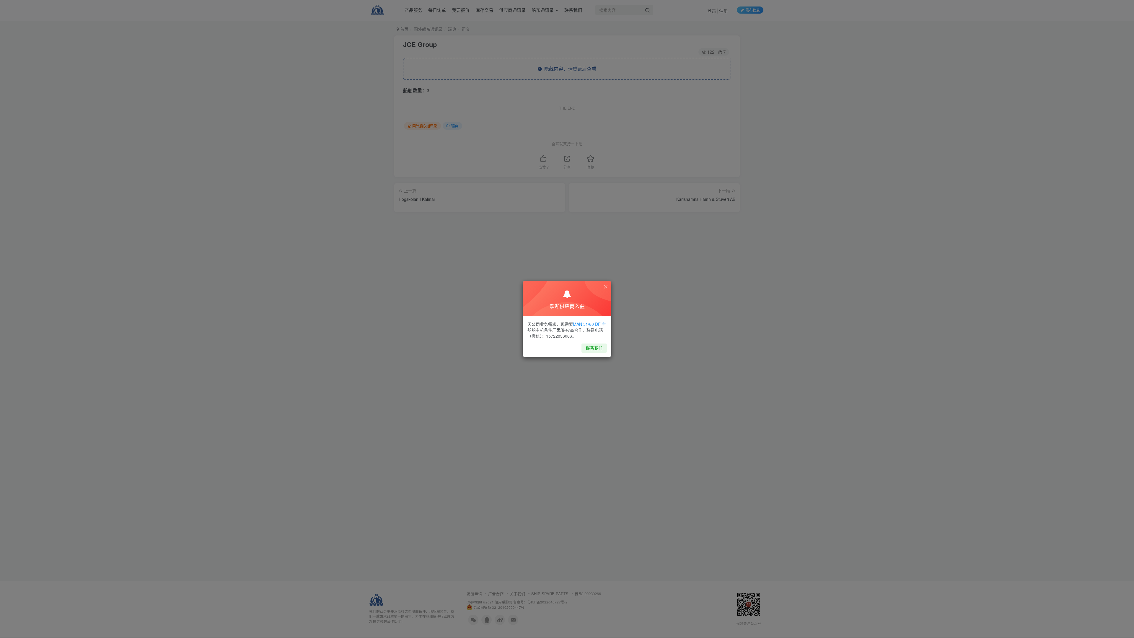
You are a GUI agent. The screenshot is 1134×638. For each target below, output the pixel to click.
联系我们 (594, 348)
